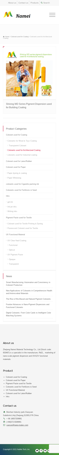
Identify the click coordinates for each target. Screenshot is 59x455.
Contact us (23, 3)
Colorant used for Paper (16, 167)
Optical (12, 250)
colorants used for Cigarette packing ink (22, 184)
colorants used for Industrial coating (22, 155)
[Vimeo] (45, 450)
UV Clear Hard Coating (16, 240)
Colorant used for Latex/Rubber (19, 161)
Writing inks (12, 211)
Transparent (14, 264)
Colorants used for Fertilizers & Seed (21, 190)
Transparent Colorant (17, 145)
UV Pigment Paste (15, 255)
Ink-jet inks (12, 207)
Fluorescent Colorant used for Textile (22, 228)
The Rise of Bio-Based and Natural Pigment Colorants (28, 299)
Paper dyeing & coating (17, 173)
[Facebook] (41, 450)
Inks (8, 196)
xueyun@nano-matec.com (17, 425)
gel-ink (10, 202)
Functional (13, 245)
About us (12, 3)
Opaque (12, 259)
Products (35, 3)
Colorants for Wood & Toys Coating (22, 141)
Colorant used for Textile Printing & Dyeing (25, 224)
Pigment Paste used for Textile (19, 218)
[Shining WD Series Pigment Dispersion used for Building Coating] (29, 73)
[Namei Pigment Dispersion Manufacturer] (19, 15)
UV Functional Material (15, 234)
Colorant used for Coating (16, 135)
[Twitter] (37, 450)
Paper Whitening (14, 178)
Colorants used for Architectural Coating (23, 150)
